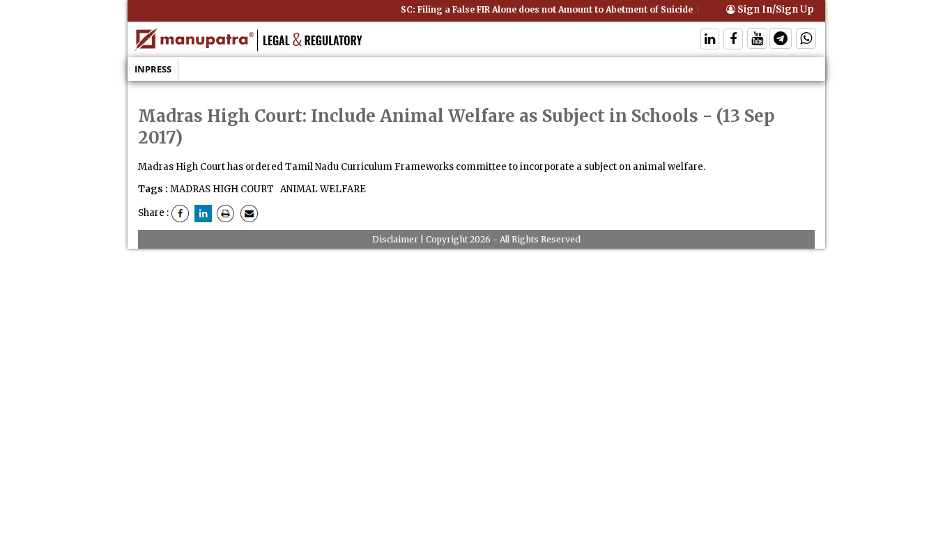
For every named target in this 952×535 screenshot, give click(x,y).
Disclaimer (395, 239)
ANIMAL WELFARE (322, 189)
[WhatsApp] (806, 40)
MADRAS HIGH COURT (222, 189)
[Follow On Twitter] (757, 40)
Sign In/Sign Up (774, 9)
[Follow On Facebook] (733, 40)
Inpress (153, 69)
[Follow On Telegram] (780, 40)
